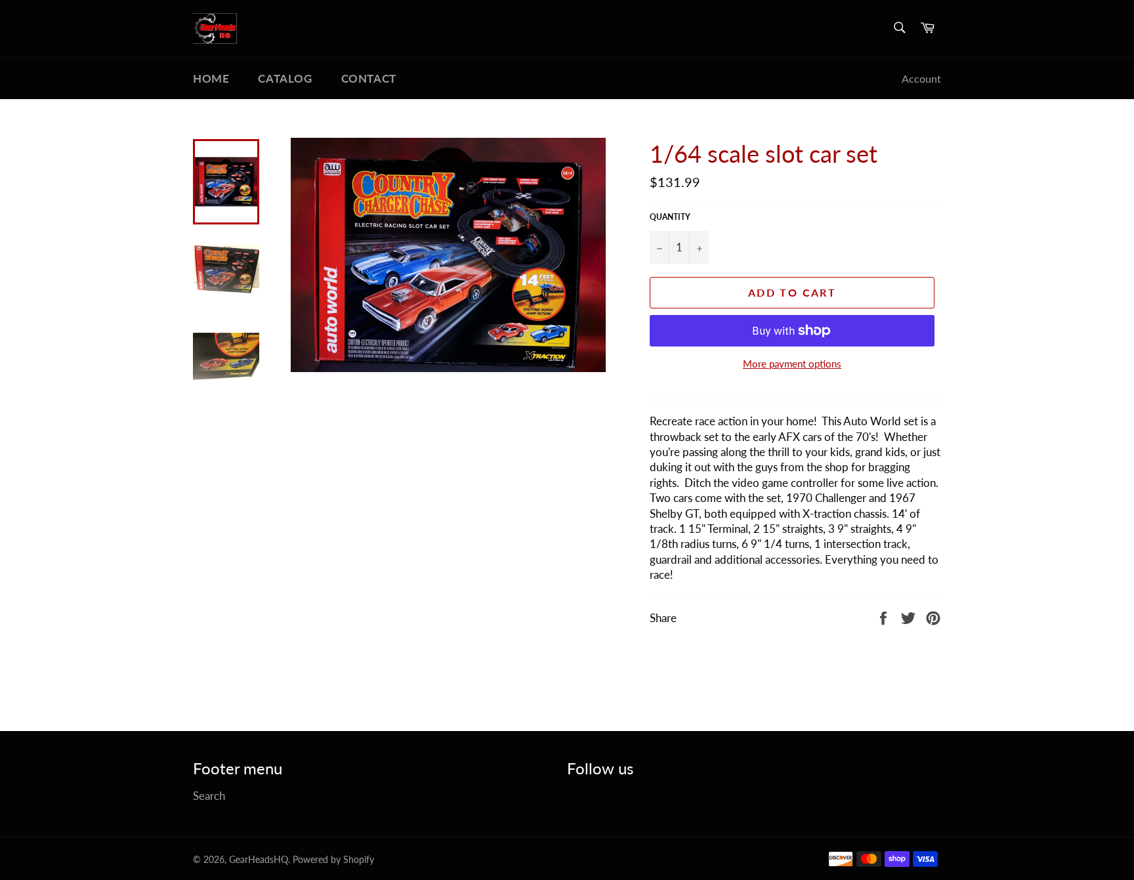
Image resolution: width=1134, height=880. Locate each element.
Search (209, 796)
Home (211, 78)
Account (921, 78)
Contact (368, 78)
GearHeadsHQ (258, 859)
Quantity (670, 217)
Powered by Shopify (333, 859)
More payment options (792, 363)
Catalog (285, 78)
